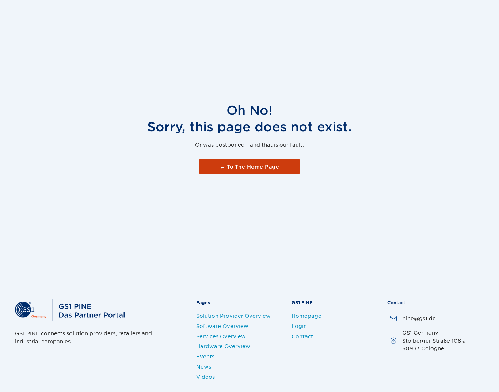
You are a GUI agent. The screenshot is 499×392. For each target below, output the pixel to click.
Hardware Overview (223, 346)
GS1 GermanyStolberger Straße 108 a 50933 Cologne (434, 340)
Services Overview (221, 336)
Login (299, 326)
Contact (302, 336)
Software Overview (222, 326)
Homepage (306, 315)
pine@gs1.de (419, 318)
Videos (205, 376)
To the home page (249, 166)
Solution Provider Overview (233, 315)
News (203, 366)
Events (205, 356)
